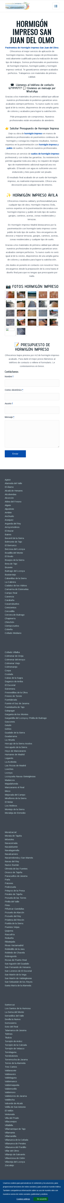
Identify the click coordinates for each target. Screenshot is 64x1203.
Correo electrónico (14, 390)
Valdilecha (10, 1099)
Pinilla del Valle (12, 901)
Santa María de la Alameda (18, 985)
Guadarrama (11, 736)
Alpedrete (9, 509)
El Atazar (9, 531)
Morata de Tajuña (13, 835)
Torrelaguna (10, 1052)
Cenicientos (10, 607)
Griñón (8, 729)
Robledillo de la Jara (14, 949)
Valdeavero (10, 1074)
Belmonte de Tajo (13, 541)
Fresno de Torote (13, 696)
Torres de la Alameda (15, 1063)
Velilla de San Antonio (15, 1107)
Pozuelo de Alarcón (14, 912)
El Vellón (9, 1110)
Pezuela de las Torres (15, 898)
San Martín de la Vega (15, 974)
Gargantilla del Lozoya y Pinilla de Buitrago (26, 718)
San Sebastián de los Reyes (18, 982)
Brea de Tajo (11, 563)
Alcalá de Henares (14, 490)
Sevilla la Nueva (12, 1019)
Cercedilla (9, 611)
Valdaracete (10, 1070)
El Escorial (10, 685)
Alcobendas (10, 494)
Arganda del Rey (13, 523)
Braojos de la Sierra (14, 560)
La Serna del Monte (14, 1012)
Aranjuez (9, 520)
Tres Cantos (11, 1066)
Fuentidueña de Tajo (15, 707)
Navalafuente (11, 847)
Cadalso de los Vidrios (16, 585)
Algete (8, 505)
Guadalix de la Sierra (15, 732)
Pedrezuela (10, 887)
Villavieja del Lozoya (15, 1162)
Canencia (9, 596)
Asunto (9, 403)
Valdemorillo (11, 1088)
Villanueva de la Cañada (16, 1140)
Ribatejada (10, 941)
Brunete (9, 567)
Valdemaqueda (12, 1085)
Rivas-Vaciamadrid (14, 945)
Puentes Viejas (12, 927)
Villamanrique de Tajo (15, 1129)
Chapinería (10, 618)
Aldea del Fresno (13, 501)
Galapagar (10, 710)
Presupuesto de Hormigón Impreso (32, 347)
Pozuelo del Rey (13, 916)
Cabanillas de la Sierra (15, 578)
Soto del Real (11, 1026)
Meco (7, 791)
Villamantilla (10, 1136)
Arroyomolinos (12, 527)
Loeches (9, 769)
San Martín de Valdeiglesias (18, 978)
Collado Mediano (13, 633)
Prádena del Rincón (14, 920)
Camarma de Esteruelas (17, 589)
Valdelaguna (11, 1077)
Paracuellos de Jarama (16, 876)
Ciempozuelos (12, 626)
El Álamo (9, 487)
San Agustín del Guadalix (17, 963)
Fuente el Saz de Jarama (17, 703)
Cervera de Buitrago (15, 614)
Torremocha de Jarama (16, 1059)
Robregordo (11, 956)
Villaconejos (11, 1121)
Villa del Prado (12, 1118)
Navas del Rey (12, 861)
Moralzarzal (10, 832)
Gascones (10, 721)
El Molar (9, 802)
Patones (9, 883)
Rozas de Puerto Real (16, 960)
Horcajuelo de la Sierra (16, 747)
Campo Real (11, 593)
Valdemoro (10, 1092)
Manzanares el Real (14, 787)
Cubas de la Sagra (14, 678)
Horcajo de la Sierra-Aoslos (18, 743)
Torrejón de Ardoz (13, 1041)
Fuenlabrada (11, 699)
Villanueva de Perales (15, 1143)
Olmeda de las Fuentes (16, 868)
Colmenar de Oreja (14, 656)
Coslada (9, 674)
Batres (8, 534)
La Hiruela (10, 740)
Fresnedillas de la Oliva (16, 692)
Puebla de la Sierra (14, 923)
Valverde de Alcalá (14, 1103)
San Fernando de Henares (18, 967)
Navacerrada (11, 843)
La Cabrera (10, 582)
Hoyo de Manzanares (15, 751)
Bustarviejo (10, 574)
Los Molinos (11, 805)
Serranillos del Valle (14, 1015)
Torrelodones (11, 1056)
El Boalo (9, 556)
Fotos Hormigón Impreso (35, 286)
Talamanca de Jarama (15, 1030)
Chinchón (9, 622)
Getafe (8, 725)
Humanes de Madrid (15, 754)
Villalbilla (9, 1125)
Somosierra (10, 1023)
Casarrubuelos (12, 604)
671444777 (15, 88)
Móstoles (9, 839)
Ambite (8, 512)
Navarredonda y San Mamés (19, 857)
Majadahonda (11, 783)
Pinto (7, 905)
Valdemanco (11, 1081)
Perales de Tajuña (13, 894)
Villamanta (10, 1132)
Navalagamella (12, 850)
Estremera (10, 689)
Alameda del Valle (13, 483)
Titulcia (8, 1037)
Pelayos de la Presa (15, 890)
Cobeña (9, 629)
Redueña (9, 938)
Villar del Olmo (12, 1150)
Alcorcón (9, 498)
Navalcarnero (11, 854)
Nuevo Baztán (12, 865)
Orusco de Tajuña (13, 872)
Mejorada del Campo (15, 794)
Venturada (10, 1114)
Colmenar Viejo (12, 663)
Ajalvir (8, 479)
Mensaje (9, 417)
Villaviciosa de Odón (15, 1158)
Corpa (8, 670)
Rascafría (10, 934)
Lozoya (8, 772)
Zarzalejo (9, 1165)
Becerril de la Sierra (14, 538)
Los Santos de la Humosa (18, 1008)
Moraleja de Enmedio (15, 813)
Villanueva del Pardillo (15, 1147)
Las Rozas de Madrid (15, 765)
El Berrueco (11, 545)
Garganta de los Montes (16, 714)
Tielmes (9, 1034)
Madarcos (10, 780)
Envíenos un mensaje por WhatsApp (41, 89)
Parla (7, 879)
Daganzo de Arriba (14, 681)
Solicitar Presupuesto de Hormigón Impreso (34, 128)
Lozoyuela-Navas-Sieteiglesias (20, 776)
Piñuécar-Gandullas (14, 908)
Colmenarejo (11, 667)
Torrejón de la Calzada (16, 1045)
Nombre (9, 376)
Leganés (9, 758)
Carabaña (9, 600)
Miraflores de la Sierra (15, 798)
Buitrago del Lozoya (15, 571)
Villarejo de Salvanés (15, 1154)
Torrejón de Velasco (14, 1048)
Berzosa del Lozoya (15, 549)
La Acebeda (10, 762)
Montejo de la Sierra (14, 809)
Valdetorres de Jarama (16, 1096)
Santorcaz (10, 1004)
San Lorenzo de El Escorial (18, 971)
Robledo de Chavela (15, 952)
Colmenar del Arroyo (15, 659)
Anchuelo (9, 516)
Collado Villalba (12, 652)
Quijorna (9, 930)
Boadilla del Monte (14, 552)
